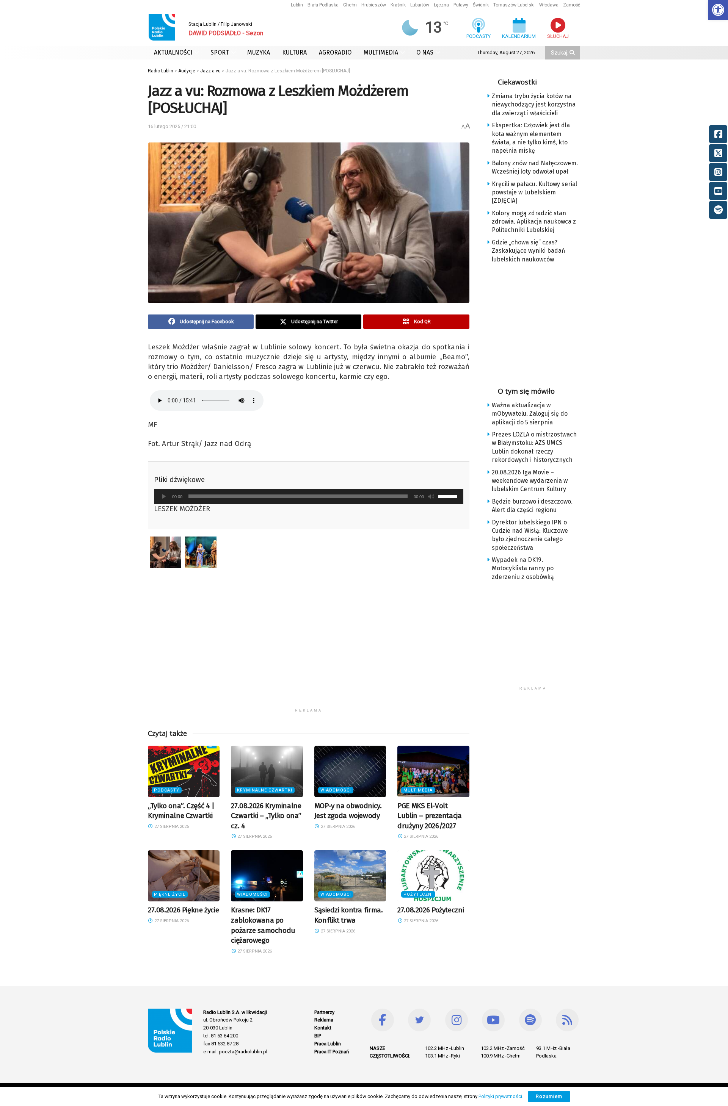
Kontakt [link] (322, 1028)
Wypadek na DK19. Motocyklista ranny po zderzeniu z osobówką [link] (523, 568)
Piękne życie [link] (169, 894)
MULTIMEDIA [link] (381, 52)
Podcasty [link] (166, 790)
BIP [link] (317, 1036)
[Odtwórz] (164, 496)
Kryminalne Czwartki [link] (264, 790)
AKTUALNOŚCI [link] (173, 52)
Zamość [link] (571, 5)
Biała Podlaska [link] (323, 5)
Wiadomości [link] (335, 790)
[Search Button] (573, 52)
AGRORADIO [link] (335, 52)
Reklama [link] (323, 1020)
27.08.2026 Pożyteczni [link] (430, 910)
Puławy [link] (460, 5)
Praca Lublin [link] (327, 1044)
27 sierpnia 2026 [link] (171, 826)
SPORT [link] (219, 52)
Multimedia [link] (418, 790)
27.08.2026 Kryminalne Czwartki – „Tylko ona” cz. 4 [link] (266, 815)
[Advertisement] (308, 651)
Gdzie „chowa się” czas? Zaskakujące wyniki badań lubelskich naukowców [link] (528, 251)
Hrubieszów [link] (373, 5)
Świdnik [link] (481, 5)
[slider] (449, 495)
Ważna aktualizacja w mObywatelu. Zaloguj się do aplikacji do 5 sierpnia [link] (530, 414)
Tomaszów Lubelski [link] (514, 5)
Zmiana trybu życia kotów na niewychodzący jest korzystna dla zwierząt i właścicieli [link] (534, 104)
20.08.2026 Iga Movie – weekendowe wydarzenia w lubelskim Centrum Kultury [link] (530, 481)
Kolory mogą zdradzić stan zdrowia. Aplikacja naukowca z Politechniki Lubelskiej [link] (534, 222)
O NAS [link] (424, 52)
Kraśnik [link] (398, 5)
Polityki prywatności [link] (500, 1096)
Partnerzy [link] (324, 1012)
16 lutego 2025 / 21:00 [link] (172, 126)
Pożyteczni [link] (418, 894)
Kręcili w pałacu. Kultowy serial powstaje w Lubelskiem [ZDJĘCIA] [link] (534, 192)
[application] (308, 496)
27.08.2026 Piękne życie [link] (183, 910)
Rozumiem (549, 1096)
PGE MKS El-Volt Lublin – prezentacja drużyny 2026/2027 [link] (429, 815)
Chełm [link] (350, 5)
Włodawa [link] (549, 5)
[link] (718, 10)
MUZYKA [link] (258, 52)
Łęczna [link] (441, 5)
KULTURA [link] (294, 52)
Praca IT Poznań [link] (331, 1051)
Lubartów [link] (419, 5)
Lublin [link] (297, 5)
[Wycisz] (431, 496)
